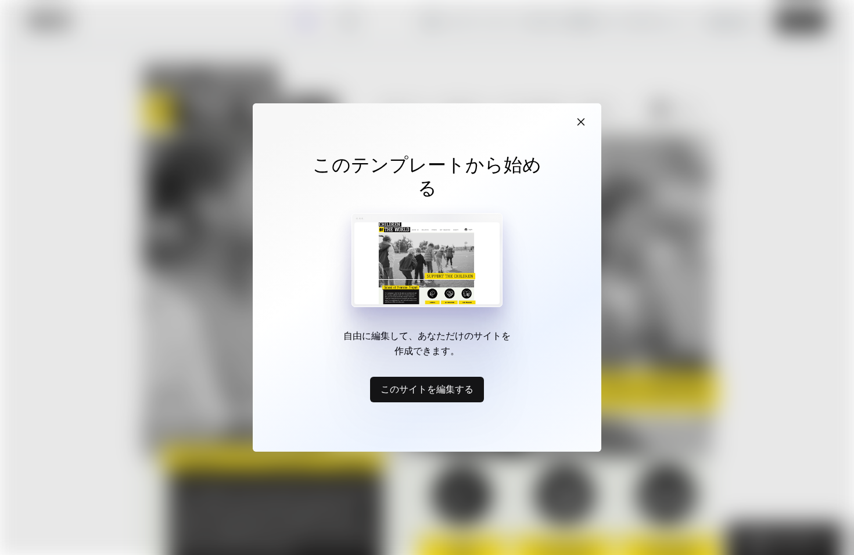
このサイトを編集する (427, 389)
